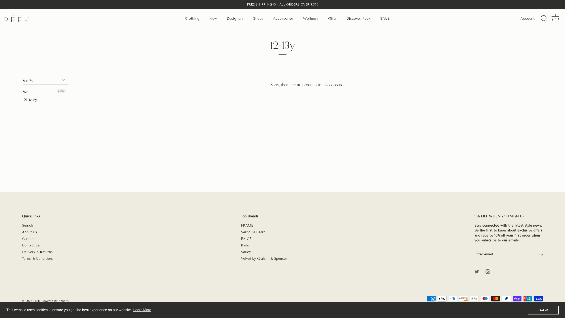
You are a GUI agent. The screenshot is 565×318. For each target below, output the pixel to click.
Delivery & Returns (37, 252)
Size (25, 91)
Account (527, 18)
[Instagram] (488, 271)
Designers (235, 18)
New (213, 18)
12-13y (32, 100)
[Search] (544, 18)
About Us (29, 232)
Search (27, 225)
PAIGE (246, 239)
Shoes (258, 18)
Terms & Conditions (37, 259)
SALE (385, 18)
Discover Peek (358, 18)
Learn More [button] (142, 310)
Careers (28, 239)
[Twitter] (477, 271)
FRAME (247, 225)
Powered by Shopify (55, 301)
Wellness (310, 18)
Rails (245, 245)
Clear (61, 91)
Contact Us (31, 245)
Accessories (283, 18)
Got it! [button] (543, 310)
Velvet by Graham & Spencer (264, 259)
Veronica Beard (253, 232)
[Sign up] (541, 254)
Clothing (192, 18)
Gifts (332, 18)
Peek (36, 301)
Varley (246, 252)
